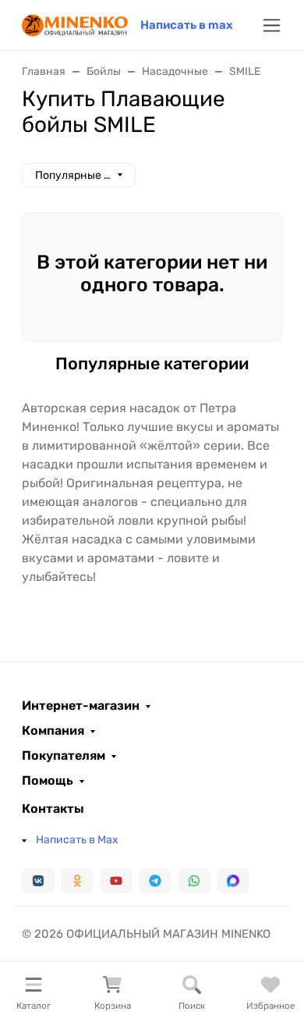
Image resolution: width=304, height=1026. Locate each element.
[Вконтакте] (38, 880)
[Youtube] (116, 880)
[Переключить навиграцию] (271, 25)
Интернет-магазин (81, 706)
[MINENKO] (75, 23)
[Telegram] (155, 880)
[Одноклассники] (77, 880)
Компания (53, 731)
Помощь (47, 781)
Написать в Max (77, 839)
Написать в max (186, 25)
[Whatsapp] (194, 880)
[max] (233, 880)
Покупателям (63, 756)
